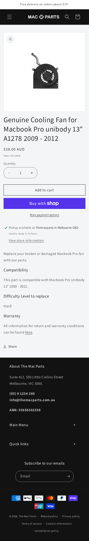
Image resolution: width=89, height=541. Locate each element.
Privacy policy (71, 516)
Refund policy (49, 516)
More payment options (44, 215)
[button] (9, 17)
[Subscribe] (68, 476)
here (28, 332)
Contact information (59, 523)
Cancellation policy (47, 530)
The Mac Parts (28, 516)
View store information (26, 240)
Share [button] (12, 346)
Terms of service (32, 523)
